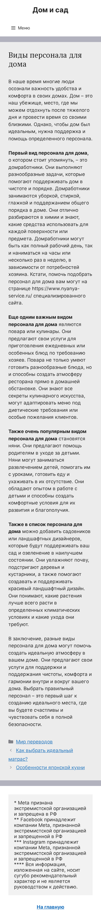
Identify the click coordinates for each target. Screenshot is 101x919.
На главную (50, 907)
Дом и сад (50, 10)
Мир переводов (34, 741)
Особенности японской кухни (50, 767)
